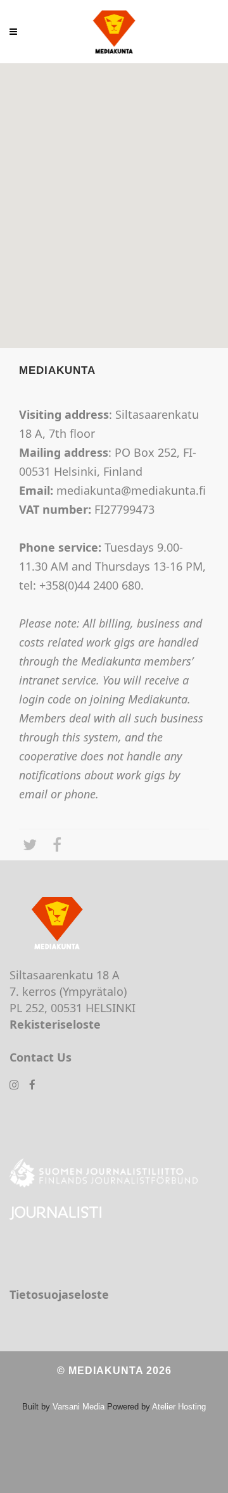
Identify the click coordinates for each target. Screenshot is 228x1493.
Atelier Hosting (179, 1406)
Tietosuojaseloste (59, 1294)
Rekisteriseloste (55, 1024)
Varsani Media (78, 1406)
